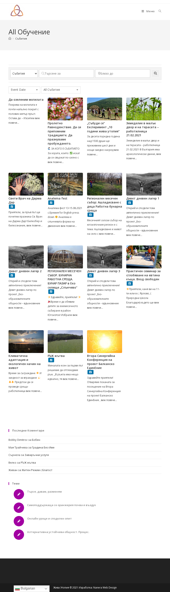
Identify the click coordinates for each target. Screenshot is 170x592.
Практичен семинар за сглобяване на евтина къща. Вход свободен (143, 275)
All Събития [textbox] (52, 90)
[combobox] (24, 89)
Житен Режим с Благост (37, 470)
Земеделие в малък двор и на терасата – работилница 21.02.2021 (142, 129)
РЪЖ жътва (56, 356)
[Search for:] (158, 11)
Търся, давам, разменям (44, 491)
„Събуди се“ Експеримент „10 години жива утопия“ (103, 127)
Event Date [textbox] (18, 90)
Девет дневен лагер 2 (24, 271)
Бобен (36, 440)
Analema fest (57, 198)
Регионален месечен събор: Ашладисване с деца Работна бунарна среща (104, 204)
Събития (21, 38)
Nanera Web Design (105, 587)
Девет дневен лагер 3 (103, 271)
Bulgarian (27, 588)
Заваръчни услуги (37, 455)
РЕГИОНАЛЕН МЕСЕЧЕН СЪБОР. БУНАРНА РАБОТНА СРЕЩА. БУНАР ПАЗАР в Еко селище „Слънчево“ (64, 279)
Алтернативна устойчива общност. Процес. (58, 532)
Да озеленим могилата (26, 99)
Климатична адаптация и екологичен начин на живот (24, 362)
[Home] (9, 38)
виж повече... (56, 162)
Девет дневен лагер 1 (142, 198)
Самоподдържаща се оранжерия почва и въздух (61, 505)
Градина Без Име (43, 447)
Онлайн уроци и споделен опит (49, 518)
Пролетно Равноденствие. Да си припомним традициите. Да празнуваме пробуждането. (64, 133)
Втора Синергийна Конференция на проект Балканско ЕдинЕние (101, 362)
